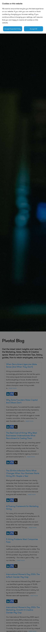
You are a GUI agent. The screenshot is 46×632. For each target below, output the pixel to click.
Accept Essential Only (12, 29)
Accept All (33, 29)
